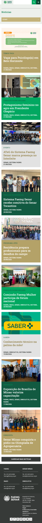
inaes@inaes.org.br (9, 488)
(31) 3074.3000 (10, 474)
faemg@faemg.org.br (10, 476)
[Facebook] (11, 519)
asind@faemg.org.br (28, 488)
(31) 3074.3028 (29, 486)
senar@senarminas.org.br (29, 476)
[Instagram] (18, 519)
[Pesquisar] (34, 2)
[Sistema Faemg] (12, 498)
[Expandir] (38, 2)
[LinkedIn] (21, 519)
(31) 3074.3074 (29, 474)
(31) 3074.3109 (10, 486)
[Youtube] (24, 519)
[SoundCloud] (30, 519)
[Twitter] (14, 519)
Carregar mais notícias (21, 459)
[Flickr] (27, 519)
